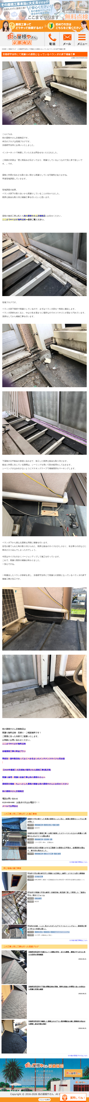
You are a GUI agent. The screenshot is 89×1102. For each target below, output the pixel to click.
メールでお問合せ (10, 806)
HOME (4, 49)
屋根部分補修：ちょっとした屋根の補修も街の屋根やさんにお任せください (35, 784)
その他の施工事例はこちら (78, 862)
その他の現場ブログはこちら (77, 1055)
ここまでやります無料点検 (14, 219)
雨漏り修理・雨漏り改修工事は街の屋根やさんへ (23, 777)
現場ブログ (12, 49)
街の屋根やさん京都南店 (34, 216)
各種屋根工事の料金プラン (14, 751)
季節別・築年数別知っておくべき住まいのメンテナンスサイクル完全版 (33, 759)
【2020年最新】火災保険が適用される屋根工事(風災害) (26, 770)
